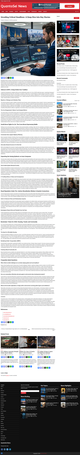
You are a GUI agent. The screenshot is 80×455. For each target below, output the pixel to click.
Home (3, 11)
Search (58, 16)
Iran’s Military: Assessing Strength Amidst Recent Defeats (9, 352)
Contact (45, 11)
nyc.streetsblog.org (7, 314)
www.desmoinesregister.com (8, 316)
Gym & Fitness (3, 411)
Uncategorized (3, 437)
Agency (2, 386)
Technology (34, 11)
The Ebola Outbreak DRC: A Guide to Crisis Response (66, 75)
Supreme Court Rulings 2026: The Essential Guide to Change (72, 396)
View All (76, 100)
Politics (2, 423)
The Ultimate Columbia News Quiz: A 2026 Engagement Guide (70, 111)
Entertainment (23, 11)
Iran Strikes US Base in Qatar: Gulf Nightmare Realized (45, 352)
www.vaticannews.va (7, 312)
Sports (16, 11)
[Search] (78, 11)
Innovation (3, 417)
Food (2, 409)
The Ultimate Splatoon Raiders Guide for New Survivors (61, 170)
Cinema (2, 392)
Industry (2, 415)
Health (2, 413)
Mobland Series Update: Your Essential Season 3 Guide (31, 414)
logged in (7, 375)
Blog (29, 11)
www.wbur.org (6, 319)
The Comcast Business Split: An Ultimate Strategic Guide (52, 389)
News (7, 11)
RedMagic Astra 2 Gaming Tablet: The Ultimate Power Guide (62, 157)
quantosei (15, 20)
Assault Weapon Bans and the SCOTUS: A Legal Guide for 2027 (72, 403)
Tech (2, 433)
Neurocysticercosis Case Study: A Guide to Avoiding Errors (61, 143)
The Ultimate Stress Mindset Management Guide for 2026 (73, 170)
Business (11, 11)
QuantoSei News (14, 6)
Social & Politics (4, 429)
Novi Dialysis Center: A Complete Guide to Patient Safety (67, 65)
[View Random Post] (76, 11)
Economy (2, 398)
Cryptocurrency (3, 394)
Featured (2, 405)
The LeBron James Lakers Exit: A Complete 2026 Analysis (72, 389)
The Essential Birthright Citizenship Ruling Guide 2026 (66, 67)
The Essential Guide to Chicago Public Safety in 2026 (52, 396)
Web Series (3, 439)
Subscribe (23, 392)
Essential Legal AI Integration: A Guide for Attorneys (52, 403)
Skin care (2, 427)
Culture (2, 396)
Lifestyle (2, 419)
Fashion (2, 402)
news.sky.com (6, 317)
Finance (2, 407)
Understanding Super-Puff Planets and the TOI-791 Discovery (74, 157)
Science (40, 11)
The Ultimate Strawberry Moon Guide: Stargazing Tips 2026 (67, 73)
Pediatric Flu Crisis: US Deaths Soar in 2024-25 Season (27, 352)
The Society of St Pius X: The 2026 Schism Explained (73, 143)
